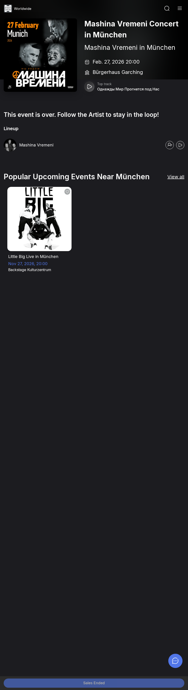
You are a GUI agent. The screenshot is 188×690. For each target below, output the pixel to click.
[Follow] (170, 145)
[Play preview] (89, 87)
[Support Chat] (175, 661)
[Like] (67, 192)
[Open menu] (179, 8)
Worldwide (22, 8)
